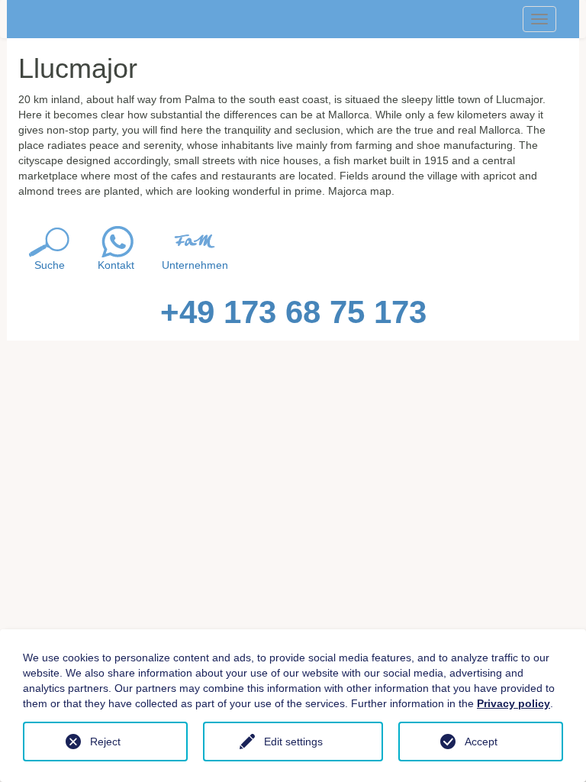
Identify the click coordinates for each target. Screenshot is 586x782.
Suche (49, 265)
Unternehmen (195, 265)
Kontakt (116, 265)
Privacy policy (513, 703)
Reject (105, 741)
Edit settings (293, 741)
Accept (481, 741)
